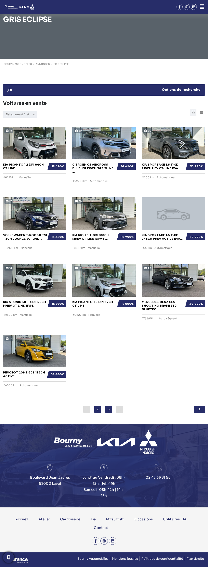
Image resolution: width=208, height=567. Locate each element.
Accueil (21, 519)
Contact (101, 528)
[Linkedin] (194, 7)
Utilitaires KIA (175, 519)
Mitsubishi (115, 519)
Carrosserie (70, 519)
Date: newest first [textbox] (17, 114)
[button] (202, 6)
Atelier (44, 519)
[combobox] (20, 114)
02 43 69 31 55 (158, 477)
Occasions (143, 519)
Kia (93, 519)
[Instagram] (187, 7)
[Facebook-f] (180, 7)
